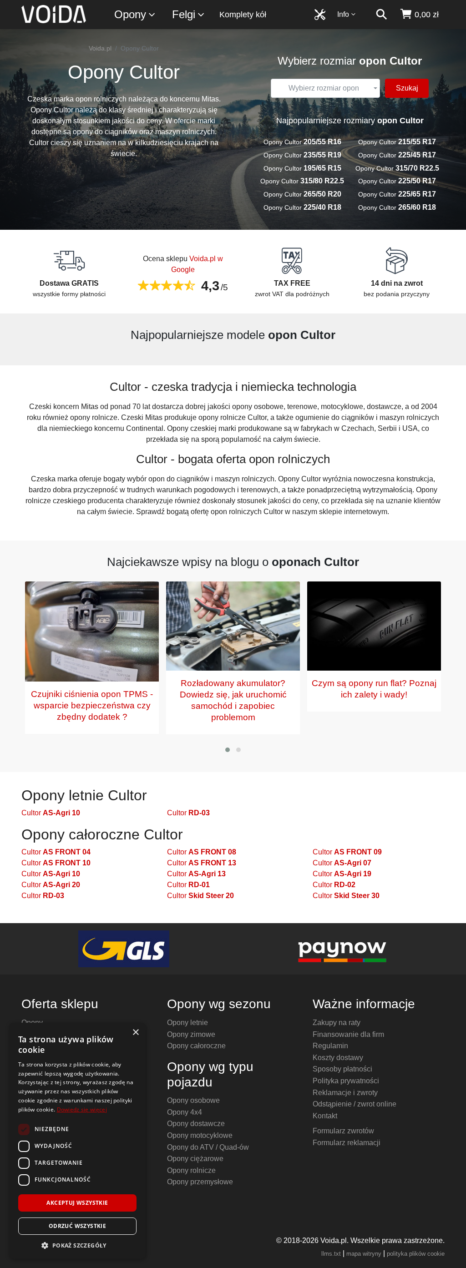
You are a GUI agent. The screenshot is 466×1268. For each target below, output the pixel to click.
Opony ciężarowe (195, 1158)
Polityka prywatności (346, 1081)
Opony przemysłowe (200, 1182)
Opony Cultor (302, 142)
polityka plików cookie (416, 1253)
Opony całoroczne (196, 1046)
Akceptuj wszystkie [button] (77, 1203)
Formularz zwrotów (343, 1131)
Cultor (50, 813)
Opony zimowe (191, 1034)
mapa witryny (363, 1253)
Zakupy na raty (336, 1022)
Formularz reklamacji (346, 1143)
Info (343, 14)
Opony (130, 14)
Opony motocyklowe (200, 1135)
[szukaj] (381, 14)
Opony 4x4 (184, 1112)
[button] (227, 749)
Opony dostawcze (196, 1123)
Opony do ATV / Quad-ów (208, 1147)
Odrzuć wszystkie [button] (77, 1226)
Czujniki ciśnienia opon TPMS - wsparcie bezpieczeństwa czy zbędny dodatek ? (92, 705)
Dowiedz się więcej (82, 1109)
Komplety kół (242, 14)
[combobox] (325, 88)
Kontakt (325, 1116)
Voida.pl (100, 48)
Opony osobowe (193, 1100)
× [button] (135, 1032)
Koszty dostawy (338, 1057)
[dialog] (77, 1141)
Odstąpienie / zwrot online (354, 1104)
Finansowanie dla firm (348, 1034)
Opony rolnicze (191, 1170)
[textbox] (324, 88)
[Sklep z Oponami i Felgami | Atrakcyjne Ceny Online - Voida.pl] (56, 14)
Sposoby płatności (342, 1069)
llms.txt (331, 1253)
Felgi (183, 14)
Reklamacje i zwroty (345, 1092)
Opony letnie (187, 1022)
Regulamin (330, 1046)
